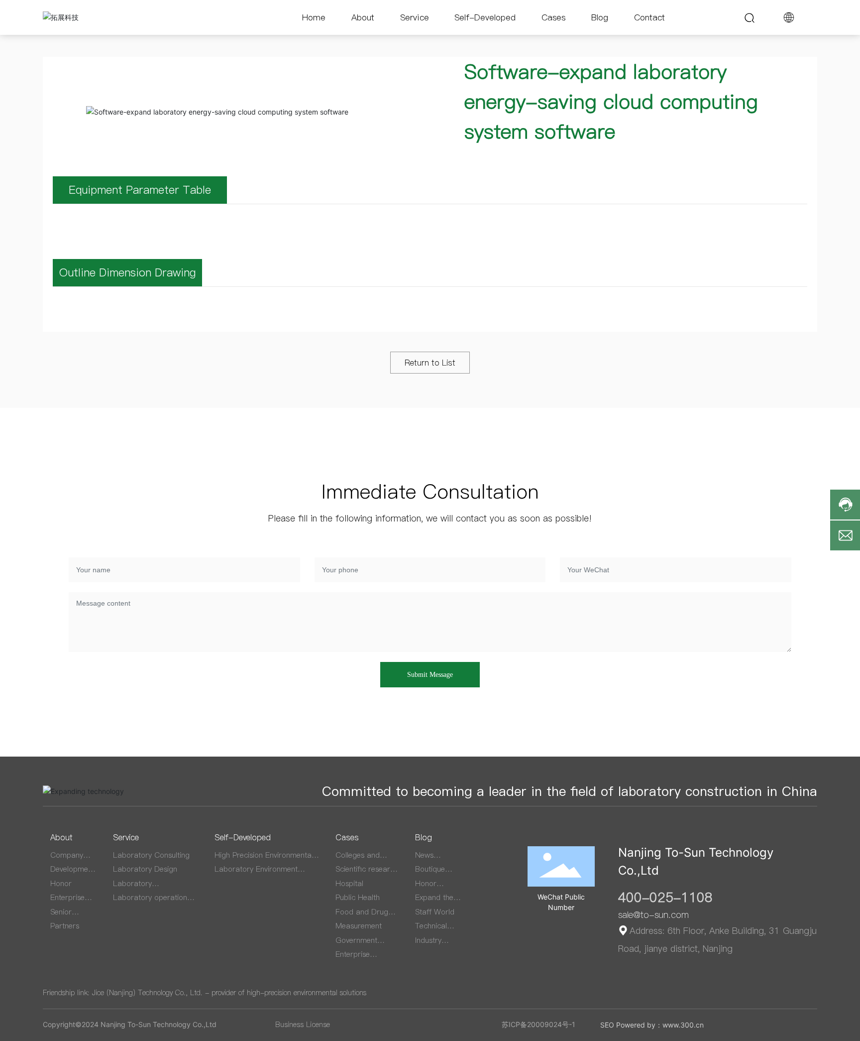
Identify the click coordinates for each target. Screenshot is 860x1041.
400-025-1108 (665, 897)
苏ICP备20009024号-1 (538, 1024)
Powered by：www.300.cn (660, 1025)
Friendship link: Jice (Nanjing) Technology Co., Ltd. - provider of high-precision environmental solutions (204, 993)
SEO (607, 1025)
